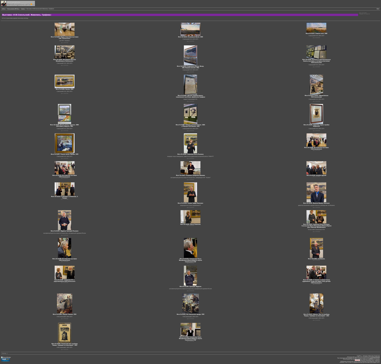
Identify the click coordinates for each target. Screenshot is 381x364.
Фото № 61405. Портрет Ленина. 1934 (64, 314)
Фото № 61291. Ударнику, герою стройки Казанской (316, 125)
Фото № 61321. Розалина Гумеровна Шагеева (190, 175)
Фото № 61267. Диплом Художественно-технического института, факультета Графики (190, 96)
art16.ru (4, 8)
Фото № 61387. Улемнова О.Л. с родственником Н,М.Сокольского (64, 280)
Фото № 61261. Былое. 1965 (64, 89)
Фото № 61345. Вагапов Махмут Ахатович (316, 203)
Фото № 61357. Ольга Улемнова (190, 224)
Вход (378, 8)
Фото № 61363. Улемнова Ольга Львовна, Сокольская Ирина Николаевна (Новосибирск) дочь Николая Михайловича (316, 226)
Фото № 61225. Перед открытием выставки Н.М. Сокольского (64, 37)
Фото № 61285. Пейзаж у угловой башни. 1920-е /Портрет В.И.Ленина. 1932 (190, 125)
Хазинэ (23, 8)
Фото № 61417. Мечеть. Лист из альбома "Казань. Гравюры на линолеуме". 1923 (316, 315)
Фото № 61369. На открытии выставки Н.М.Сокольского (64, 259)
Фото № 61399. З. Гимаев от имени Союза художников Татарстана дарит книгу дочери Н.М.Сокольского (316, 281)
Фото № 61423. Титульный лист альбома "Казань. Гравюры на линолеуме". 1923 (64, 344)
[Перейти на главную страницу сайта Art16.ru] (4, 5)
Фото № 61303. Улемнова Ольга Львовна (190, 154)
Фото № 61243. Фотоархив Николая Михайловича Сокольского (64, 60)
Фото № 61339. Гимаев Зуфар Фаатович (190, 203)
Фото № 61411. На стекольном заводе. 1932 (190, 314)
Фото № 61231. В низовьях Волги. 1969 (190, 37)
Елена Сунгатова (375, 356)
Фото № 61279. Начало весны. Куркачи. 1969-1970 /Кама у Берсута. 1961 (64, 125)
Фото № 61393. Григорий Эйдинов (190, 286)
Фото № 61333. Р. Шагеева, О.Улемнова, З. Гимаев (64, 197)
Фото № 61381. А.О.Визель (316, 259)
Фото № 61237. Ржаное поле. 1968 (316, 33)
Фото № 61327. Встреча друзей (316, 175)
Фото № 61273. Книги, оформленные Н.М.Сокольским (316, 96)
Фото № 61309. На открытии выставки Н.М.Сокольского (316, 148)
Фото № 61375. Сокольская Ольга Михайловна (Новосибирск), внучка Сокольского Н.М (190, 260)
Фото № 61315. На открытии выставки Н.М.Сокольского (64, 176)
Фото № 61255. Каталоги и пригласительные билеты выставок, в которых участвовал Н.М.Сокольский (316, 61)
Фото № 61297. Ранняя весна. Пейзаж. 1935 (64, 154)
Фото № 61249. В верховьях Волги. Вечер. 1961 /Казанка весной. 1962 (190, 66)
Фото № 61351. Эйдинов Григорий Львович (64, 231)
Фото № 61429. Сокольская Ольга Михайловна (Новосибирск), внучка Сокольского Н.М (190, 338)
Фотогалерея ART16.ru (13, 8)
